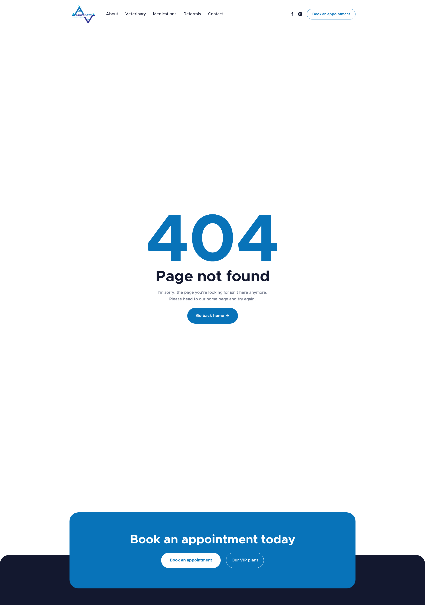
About (112, 14)
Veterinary (135, 14)
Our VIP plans (245, 560)
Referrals (192, 14)
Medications (164, 14)
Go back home (212, 316)
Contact (215, 14)
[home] (83, 14)
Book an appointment (331, 14)
